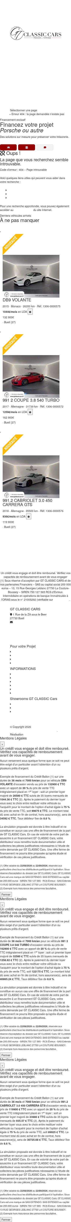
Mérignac (17, 708)
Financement (21, 59)
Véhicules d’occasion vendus (24, 194)
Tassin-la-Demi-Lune (24, 711)
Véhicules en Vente (24, 51)
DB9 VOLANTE (17, 300)
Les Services (19, 655)
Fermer (6, 894)
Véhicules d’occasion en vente (25, 190)
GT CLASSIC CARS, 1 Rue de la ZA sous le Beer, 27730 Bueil (34, 728)
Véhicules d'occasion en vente (30, 651)
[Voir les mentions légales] (30, 312)
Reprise (17, 66)
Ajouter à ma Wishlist (7, 228)
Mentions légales (22, 689)
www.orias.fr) (61, 599)
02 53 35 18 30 (22, 97)
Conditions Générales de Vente (30, 678)
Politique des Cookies (24, 685)
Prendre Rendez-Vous (26, 104)
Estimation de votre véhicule (28, 663)
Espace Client (21, 89)
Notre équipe (20, 82)
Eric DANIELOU (33, 734)
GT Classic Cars (27, 44)
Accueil (4, 114)
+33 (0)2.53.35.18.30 (22, 17)
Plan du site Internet (24, 693)
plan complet (24, 210)
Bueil (15, 704)
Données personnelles (25, 681)
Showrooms (20, 74)
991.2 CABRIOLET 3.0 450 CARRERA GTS (27, 502)
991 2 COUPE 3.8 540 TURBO (31, 400)
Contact (12, 198)
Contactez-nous (21, 674)
